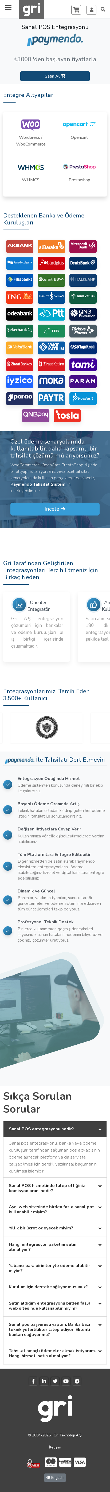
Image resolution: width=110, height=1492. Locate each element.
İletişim (55, 1447)
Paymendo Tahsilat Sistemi (38, 484)
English (57, 1477)
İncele (53, 509)
